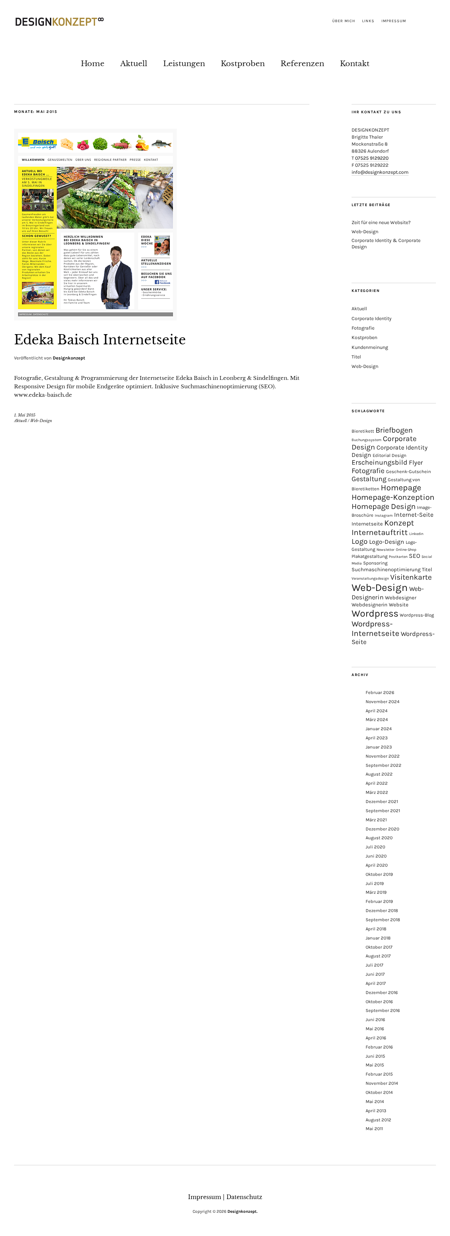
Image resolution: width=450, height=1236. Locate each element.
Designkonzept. (242, 1211)
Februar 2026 (380, 692)
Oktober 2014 (379, 1092)
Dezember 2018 (382, 910)
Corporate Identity (372, 318)
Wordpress (375, 613)
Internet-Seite (413, 514)
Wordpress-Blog (417, 615)
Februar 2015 (379, 1074)
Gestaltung (369, 479)
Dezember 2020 (382, 829)
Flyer (416, 462)
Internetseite (367, 524)
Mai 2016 (375, 1028)
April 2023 (377, 737)
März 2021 (376, 819)
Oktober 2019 (379, 874)
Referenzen (302, 63)
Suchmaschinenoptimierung (386, 569)
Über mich (343, 21)
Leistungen (184, 63)
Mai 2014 (375, 1101)
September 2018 (383, 919)
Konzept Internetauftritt (383, 527)
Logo (360, 541)
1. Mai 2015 (25, 415)
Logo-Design (386, 541)
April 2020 (377, 865)
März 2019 (376, 892)
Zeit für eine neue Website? (381, 222)
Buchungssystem (366, 440)
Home (92, 63)
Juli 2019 (375, 883)
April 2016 (376, 1037)
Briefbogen (394, 430)
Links (368, 21)
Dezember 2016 (382, 992)
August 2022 (379, 774)
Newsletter (385, 549)
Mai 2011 (374, 1128)
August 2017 (378, 955)
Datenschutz (244, 1196)
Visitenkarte (411, 577)
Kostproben (243, 63)
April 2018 (376, 928)
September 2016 (383, 1010)
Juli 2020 (375, 846)
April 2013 (376, 1110)
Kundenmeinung (370, 347)
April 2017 (376, 983)
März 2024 (377, 719)
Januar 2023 (379, 747)
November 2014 (382, 1083)
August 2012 (378, 1119)
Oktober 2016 (379, 1001)
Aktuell (133, 63)
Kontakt (354, 63)
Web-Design (41, 420)
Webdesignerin (369, 604)
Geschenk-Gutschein (408, 471)
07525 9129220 (371, 158)
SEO (414, 555)
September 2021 (383, 810)
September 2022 (383, 765)
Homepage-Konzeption (393, 497)
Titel (356, 357)
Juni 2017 (375, 974)
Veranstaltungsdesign (370, 578)
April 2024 (376, 710)
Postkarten (398, 556)
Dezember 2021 (382, 801)
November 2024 (382, 701)
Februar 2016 (379, 1047)
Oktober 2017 (379, 947)
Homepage (401, 487)
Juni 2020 (376, 856)
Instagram (384, 515)
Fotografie (363, 328)
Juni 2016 (375, 1019)
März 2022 (377, 792)
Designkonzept (69, 358)
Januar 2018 (378, 938)
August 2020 (379, 837)
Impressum (393, 21)
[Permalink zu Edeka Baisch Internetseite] (95, 318)
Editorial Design (389, 455)
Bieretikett (363, 431)
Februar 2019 (379, 901)
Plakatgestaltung (369, 556)
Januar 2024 (379, 728)
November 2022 (383, 756)
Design (361, 454)
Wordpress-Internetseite (375, 628)
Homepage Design (384, 506)
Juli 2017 (374, 965)
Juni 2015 (375, 1056)
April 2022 (377, 783)
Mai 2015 (375, 1065)
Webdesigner (400, 597)
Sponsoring (375, 563)
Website (399, 604)
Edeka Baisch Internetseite (100, 340)
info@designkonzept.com (380, 172)
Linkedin (416, 533)
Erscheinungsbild (379, 462)
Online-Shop (406, 549)
